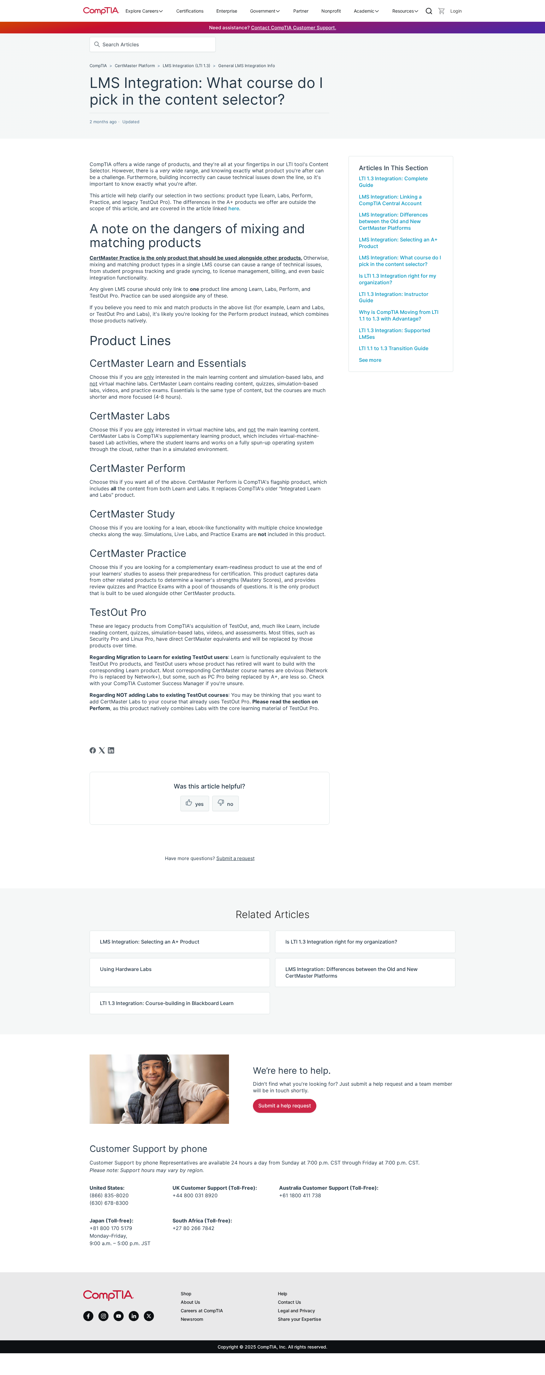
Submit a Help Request (284, 1105)
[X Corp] (102, 750)
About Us (190, 1302)
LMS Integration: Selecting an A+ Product (398, 242)
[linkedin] (134, 1316)
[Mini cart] (441, 11)
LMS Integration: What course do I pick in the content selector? (400, 260)
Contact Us (289, 1302)
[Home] (101, 11)
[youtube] (119, 1316)
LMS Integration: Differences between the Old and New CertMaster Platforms (393, 221)
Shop (186, 1293)
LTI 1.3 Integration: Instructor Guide (393, 297)
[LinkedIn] (111, 750)
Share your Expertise (299, 1319)
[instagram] (103, 1316)
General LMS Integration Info (246, 65)
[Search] (429, 11)
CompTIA (98, 65)
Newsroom (192, 1319)
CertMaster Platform (135, 65)
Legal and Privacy (296, 1310)
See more (370, 360)
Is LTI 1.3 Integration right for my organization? (397, 279)
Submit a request (235, 858)
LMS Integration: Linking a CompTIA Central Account (390, 200)
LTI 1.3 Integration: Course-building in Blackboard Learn (167, 1003)
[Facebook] (93, 750)
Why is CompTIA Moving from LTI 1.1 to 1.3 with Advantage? (398, 315)
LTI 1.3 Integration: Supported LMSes (394, 333)
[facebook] (88, 1316)
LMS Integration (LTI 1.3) (186, 65)
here (233, 208)
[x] (149, 1316)
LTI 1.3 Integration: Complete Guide (393, 181)
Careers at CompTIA (202, 1310)
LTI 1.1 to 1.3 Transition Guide (393, 348)
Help (282, 1293)
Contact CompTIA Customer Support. (293, 28)
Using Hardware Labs (126, 969)
